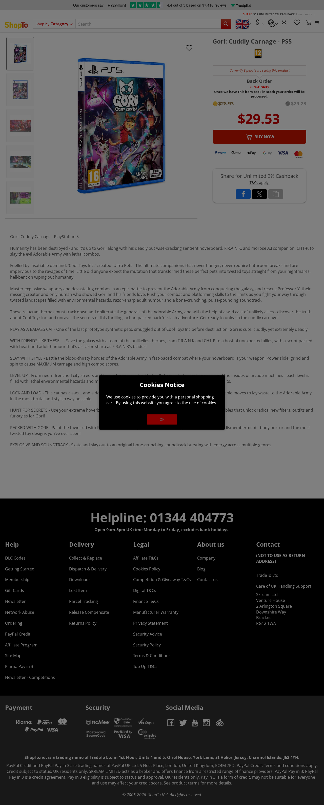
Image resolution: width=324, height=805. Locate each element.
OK (162, 419)
